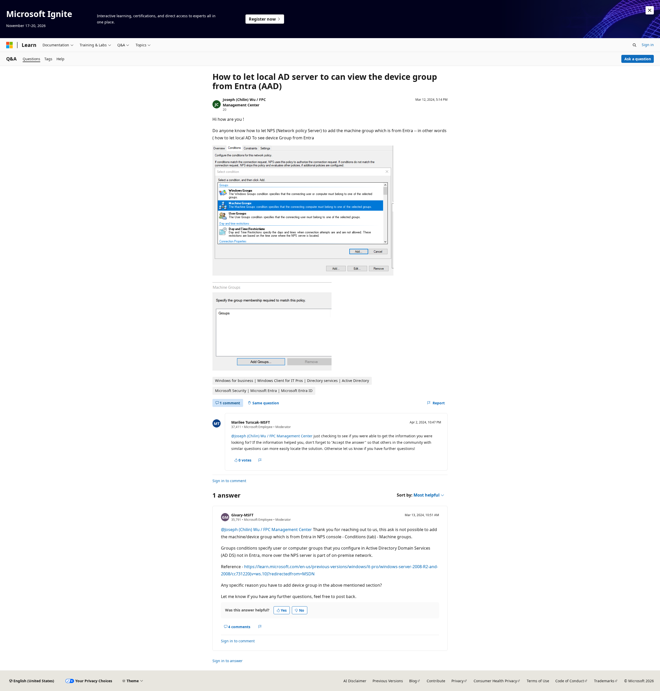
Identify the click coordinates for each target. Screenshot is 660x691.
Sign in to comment (229, 480)
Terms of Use (538, 680)
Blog (413, 680)
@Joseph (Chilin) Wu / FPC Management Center (271, 435)
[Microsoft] (9, 45)
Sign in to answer (227, 660)
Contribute (436, 680)
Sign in (648, 44)
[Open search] (634, 45)
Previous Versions (388, 680)
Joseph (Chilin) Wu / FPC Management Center (244, 102)
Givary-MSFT (242, 515)
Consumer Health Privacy (495, 680)
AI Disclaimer (354, 680)
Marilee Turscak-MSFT (250, 422)
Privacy (457, 680)
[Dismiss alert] (650, 10)
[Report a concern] (260, 460)
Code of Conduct (569, 680)
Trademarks (604, 680)
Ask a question (637, 58)
